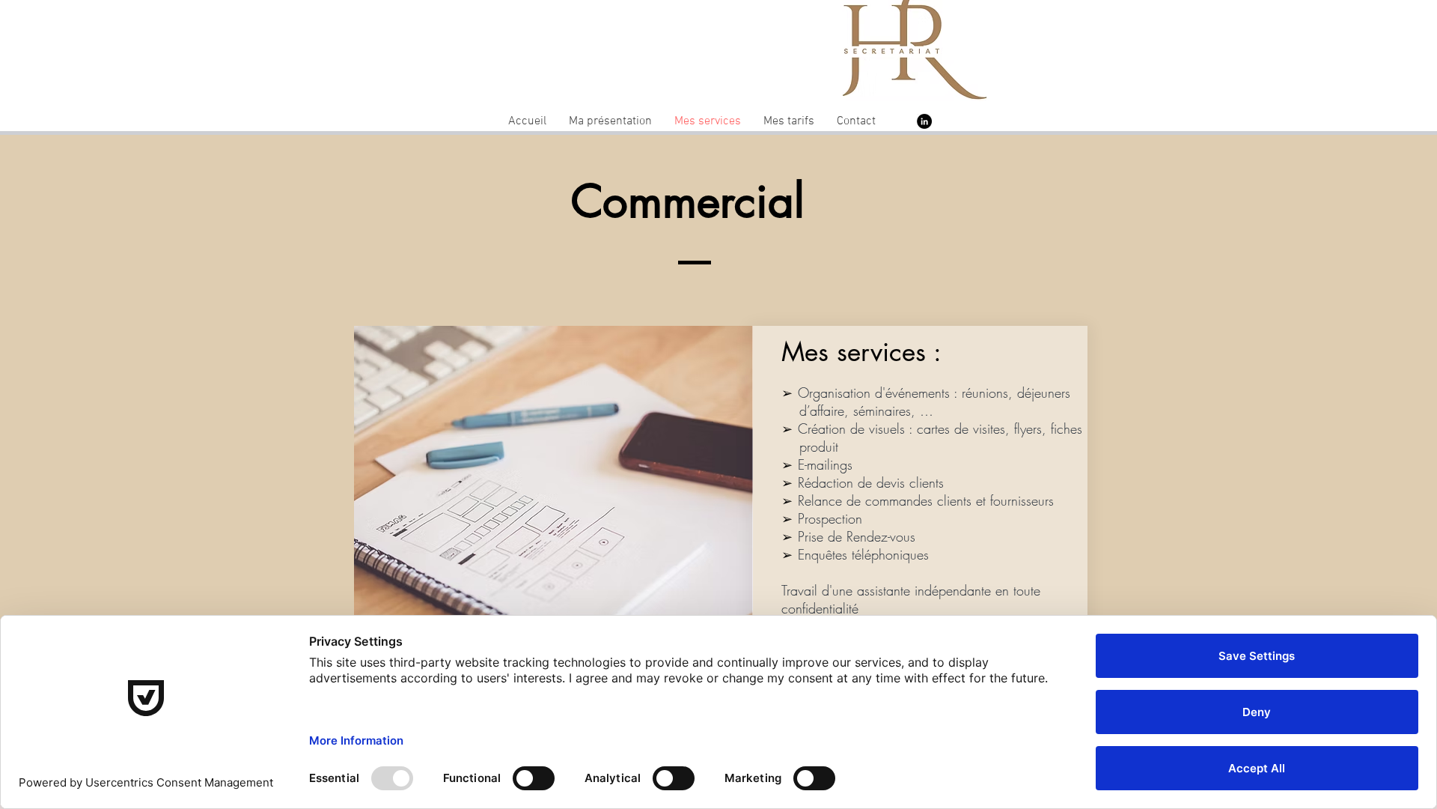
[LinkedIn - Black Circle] (924, 121)
